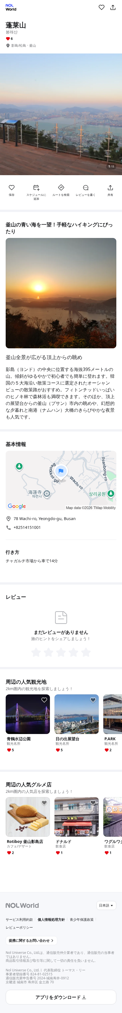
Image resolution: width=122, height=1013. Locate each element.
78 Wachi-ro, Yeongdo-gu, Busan (45, 518)
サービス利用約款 (19, 919)
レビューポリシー (19, 927)
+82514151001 (27, 527)
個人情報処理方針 (51, 919)
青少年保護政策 (82, 919)
